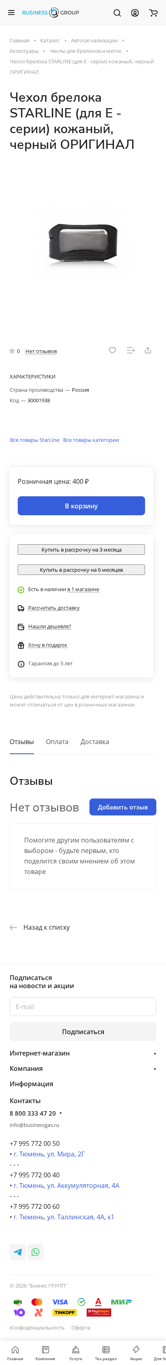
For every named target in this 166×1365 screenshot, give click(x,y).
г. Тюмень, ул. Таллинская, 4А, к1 (64, 1216)
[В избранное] (112, 350)
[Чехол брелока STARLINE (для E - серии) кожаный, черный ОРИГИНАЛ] (83, 242)
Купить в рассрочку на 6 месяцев (81, 569)
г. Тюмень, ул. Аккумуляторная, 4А (66, 1185)
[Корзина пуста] (153, 12)
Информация (31, 1083)
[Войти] (135, 12)
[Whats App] (35, 1252)
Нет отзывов (41, 351)
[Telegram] (18, 1252)
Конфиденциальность (37, 1327)
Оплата (57, 741)
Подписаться (83, 1031)
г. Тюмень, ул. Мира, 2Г (49, 1154)
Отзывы (22, 741)
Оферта (80, 1327)
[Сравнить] (130, 350)
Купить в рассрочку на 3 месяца (82, 549)
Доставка (95, 741)
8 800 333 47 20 (33, 1113)
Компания (26, 1068)
